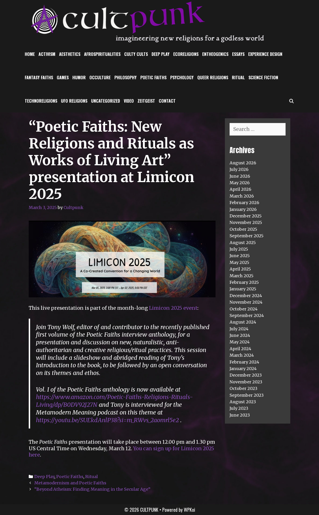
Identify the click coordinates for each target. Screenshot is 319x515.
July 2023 (239, 408)
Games (63, 77)
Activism (47, 54)
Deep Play (161, 54)
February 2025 (244, 282)
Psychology (182, 77)
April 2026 (240, 189)
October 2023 (243, 388)
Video (129, 101)
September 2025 (246, 235)
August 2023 (243, 401)
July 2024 (239, 328)
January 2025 (243, 289)
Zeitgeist (146, 101)
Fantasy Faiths (39, 77)
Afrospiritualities (102, 54)
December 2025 (246, 216)
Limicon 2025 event (173, 308)
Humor (79, 77)
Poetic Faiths (153, 77)
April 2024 (240, 348)
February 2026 (244, 202)
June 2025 (240, 255)
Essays (238, 54)
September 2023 (247, 395)
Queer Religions (212, 77)
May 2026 (240, 182)
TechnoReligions (41, 101)
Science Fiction (263, 77)
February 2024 (244, 362)
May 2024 (240, 342)
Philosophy (125, 77)
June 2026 (240, 176)
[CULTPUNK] (159, 21)
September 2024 (247, 315)
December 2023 (246, 375)
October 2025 (243, 229)
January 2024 (243, 368)
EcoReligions (185, 54)
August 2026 (243, 163)
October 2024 (244, 309)
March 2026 (242, 196)
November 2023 (246, 382)
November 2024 (246, 302)
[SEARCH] (291, 100)
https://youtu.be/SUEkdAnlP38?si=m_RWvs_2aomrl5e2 (107, 420)
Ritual (238, 77)
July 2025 (239, 249)
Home (30, 54)
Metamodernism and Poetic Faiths (70, 483)
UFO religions (74, 101)
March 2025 (241, 275)
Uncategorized (105, 101)
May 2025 (239, 262)
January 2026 (243, 209)
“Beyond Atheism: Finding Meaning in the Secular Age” (92, 489)
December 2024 (246, 295)
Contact (167, 101)
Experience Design (265, 54)
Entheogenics (215, 54)
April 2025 (240, 269)
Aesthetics (69, 54)
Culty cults (136, 54)
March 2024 (242, 355)
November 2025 (246, 222)
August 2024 (243, 322)
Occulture (100, 77)
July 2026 (239, 169)
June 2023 (240, 415)
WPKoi (189, 509)
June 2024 (240, 335)
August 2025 (243, 242)
